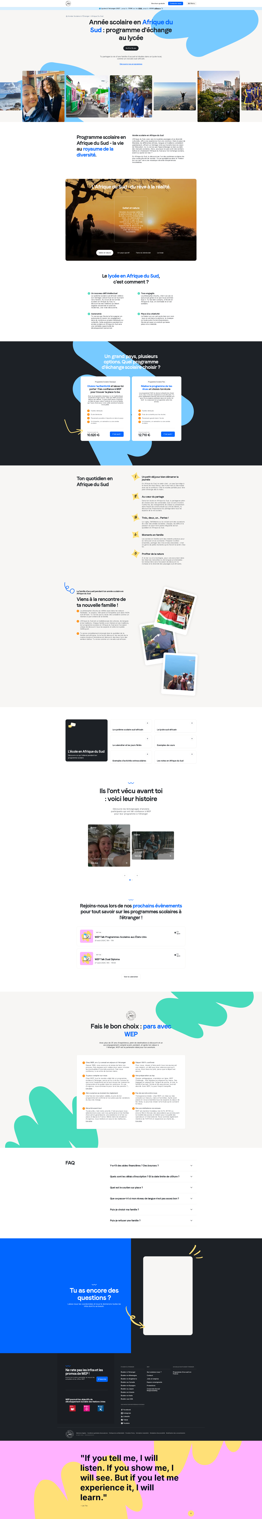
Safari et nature (105, 253)
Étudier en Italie (127, 1395)
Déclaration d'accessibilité (157, 1433)
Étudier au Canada (128, 1382)
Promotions (151, 1385)
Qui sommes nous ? (154, 1372)
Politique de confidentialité (116, 1433)
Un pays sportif (123, 253)
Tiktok (125, 1420)
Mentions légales (81, 1433)
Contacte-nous (175, 3)
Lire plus (89, 1088)
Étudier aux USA (127, 1399)
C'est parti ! (116, 434)
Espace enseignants (154, 1382)
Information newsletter (142, 1433)
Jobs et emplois (153, 1379)
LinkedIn (126, 1416)
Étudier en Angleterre (129, 1379)
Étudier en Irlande (127, 1392)
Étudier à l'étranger (128, 1372)
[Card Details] (147, 723)
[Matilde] (130, 880)
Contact (150, 1375)
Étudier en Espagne (128, 1385)
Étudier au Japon (127, 1389)
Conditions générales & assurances (97, 1433)
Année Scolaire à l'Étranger (79, 16)
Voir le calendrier (131, 977)
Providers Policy (130, 1433)
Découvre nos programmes (131, 64)
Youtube (126, 1423)
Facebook (127, 1410)
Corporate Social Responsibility (153, 1389)
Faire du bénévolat (143, 253)
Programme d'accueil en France (182, 1373)
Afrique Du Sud (97, 16)
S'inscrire (102, 1379)
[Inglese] (132, 880)
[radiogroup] (131, 252)
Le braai (160, 253)
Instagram (127, 1413)
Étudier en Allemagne (129, 1375)
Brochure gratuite (158, 3)
